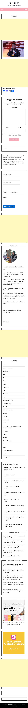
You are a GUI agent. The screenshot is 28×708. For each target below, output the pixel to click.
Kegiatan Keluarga (7, 403)
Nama (8, 127)
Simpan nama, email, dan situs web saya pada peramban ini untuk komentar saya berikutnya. (14, 135)
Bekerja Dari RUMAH (8, 368)
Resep (4, 444)
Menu (25, 9)
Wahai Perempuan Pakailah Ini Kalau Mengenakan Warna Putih (13, 591)
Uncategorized (6, 457)
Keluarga (5, 413)
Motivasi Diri (6, 431)
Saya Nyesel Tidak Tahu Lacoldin (11, 499)
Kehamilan (5, 406)
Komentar (14, 107)
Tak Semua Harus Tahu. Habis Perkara (11, 555)
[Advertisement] (14, 29)
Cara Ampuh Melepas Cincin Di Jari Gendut (14, 480)
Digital (4, 384)
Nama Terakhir (7, 182)
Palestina (5, 434)
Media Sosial (6, 419)
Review (4, 447)
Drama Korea (6, 387)
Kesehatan (5, 416)
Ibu (3, 397)
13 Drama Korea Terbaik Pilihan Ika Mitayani (14, 505)
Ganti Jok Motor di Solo (9, 475)
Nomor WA (6, 197)
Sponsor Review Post (8, 450)
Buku (4, 377)
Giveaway (5, 393)
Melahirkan (5, 423)
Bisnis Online (6, 371)
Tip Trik (4, 453)
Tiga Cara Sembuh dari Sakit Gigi (11, 486)
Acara (4, 364)
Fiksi (4, 390)
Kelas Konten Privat (7, 410)
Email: (5, 192)
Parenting (5, 437)
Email (20, 127)
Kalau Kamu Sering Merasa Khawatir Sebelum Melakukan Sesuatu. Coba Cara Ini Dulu (13, 571)
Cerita (4, 380)
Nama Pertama (7, 174)
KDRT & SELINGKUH (8, 400)
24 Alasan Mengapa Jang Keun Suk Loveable (14, 511)
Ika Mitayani (14, 3)
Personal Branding (7, 440)
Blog (4, 374)
